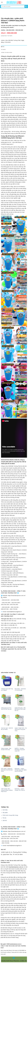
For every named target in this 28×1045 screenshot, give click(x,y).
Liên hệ (5, 820)
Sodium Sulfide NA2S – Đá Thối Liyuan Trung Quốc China (21, 729)
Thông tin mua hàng (6, 52)
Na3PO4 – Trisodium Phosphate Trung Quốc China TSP (20, 750)
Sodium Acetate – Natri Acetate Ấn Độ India (6, 749)
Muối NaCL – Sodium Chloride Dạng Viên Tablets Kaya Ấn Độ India (21, 770)
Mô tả (2, 46)
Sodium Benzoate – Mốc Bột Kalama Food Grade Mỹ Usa (20, 709)
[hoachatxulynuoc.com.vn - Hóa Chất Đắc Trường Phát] (14, 2)
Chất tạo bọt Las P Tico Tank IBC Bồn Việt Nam (6, 708)
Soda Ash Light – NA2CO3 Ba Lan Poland (7, 728)
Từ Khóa (3, 49)
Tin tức (4, 818)
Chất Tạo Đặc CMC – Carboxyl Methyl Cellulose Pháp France (7, 790)
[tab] (14, 46)
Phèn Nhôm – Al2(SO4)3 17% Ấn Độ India (20, 689)
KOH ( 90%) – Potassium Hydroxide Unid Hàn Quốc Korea (7, 770)
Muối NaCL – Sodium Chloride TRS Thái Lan (20, 789)
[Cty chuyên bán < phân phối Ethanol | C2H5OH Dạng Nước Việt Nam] (14, 225)
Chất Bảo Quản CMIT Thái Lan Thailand (7, 689)
